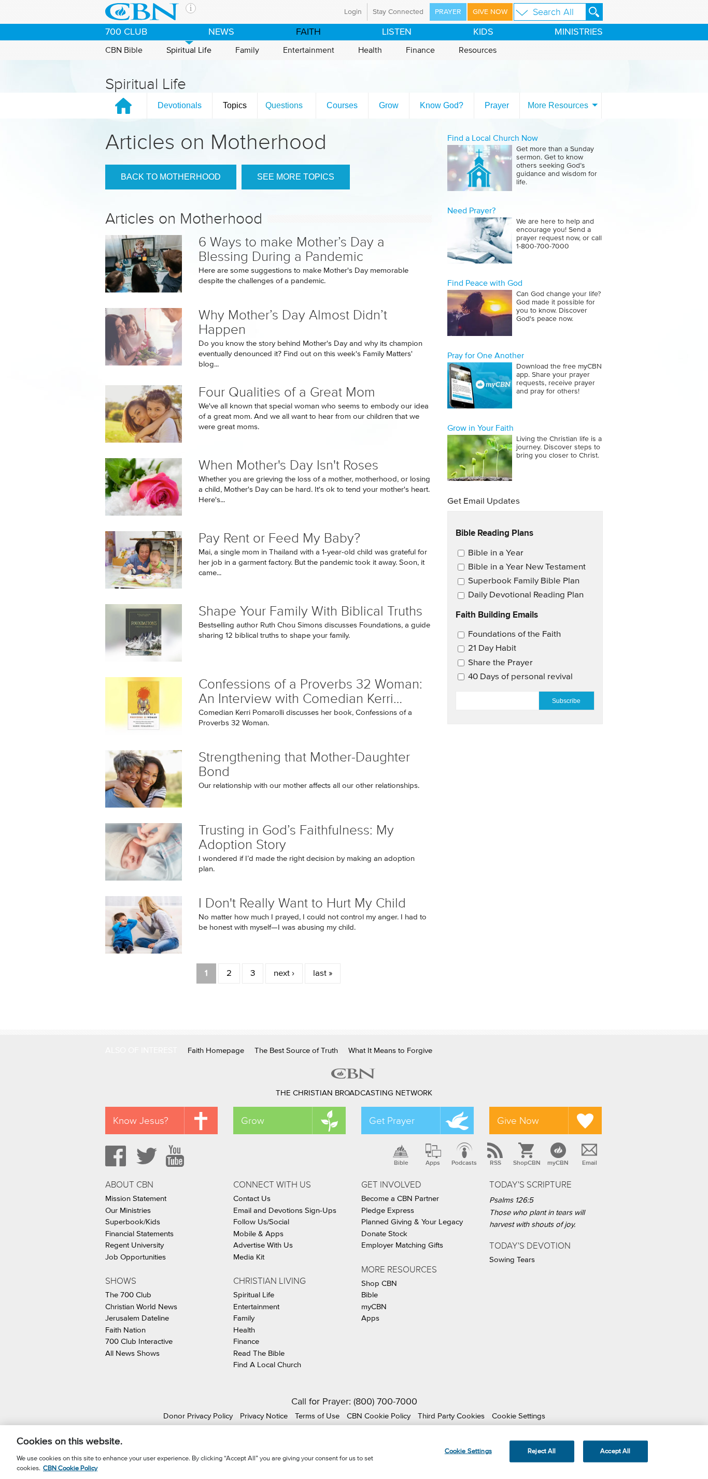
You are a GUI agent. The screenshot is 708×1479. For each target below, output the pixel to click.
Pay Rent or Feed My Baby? (279, 538)
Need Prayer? (471, 211)
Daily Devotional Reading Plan (526, 595)
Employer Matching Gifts (402, 1245)
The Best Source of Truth (296, 1051)
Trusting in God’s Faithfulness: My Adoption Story (296, 837)
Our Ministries (128, 1210)
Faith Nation (125, 1330)
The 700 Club (128, 1295)
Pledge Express (387, 1210)
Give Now (490, 12)
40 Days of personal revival (520, 676)
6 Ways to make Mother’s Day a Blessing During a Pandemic (292, 249)
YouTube (176, 1156)
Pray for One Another (485, 356)
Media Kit (248, 1257)
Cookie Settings (518, 1416)
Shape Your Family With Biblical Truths (310, 611)
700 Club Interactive (139, 1341)
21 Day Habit (492, 648)
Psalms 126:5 (511, 1200)
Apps (433, 1162)
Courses (342, 105)
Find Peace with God (484, 283)
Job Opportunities (135, 1257)
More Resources (558, 105)
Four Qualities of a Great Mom (287, 392)
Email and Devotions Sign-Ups (284, 1210)
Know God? (441, 105)
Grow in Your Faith (480, 428)
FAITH (308, 32)
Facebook (114, 1156)
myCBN (558, 1162)
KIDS (483, 32)
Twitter (145, 1156)
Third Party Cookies (451, 1416)
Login (353, 12)
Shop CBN (379, 1283)
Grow (389, 105)
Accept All (615, 1451)
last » (322, 973)
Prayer (448, 12)
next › (284, 973)
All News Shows (132, 1353)
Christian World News (141, 1307)
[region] (354, 1452)
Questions (284, 105)
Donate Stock (384, 1234)
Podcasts (464, 1162)
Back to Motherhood (171, 176)
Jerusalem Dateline (137, 1318)
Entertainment (308, 50)
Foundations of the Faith (514, 634)
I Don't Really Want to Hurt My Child (302, 903)
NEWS (221, 32)
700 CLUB (126, 32)
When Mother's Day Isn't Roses (288, 465)
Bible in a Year (495, 553)
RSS (495, 1162)
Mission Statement (135, 1199)
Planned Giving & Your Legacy (412, 1222)
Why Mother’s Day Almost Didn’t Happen (293, 322)
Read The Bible (259, 1353)
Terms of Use (317, 1416)
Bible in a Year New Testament (527, 567)
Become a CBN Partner (400, 1199)
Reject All (542, 1451)
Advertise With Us (263, 1245)
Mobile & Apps (258, 1234)
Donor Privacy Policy (198, 1416)
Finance (420, 50)
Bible (401, 1162)
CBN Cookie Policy (378, 1416)
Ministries (579, 32)
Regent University (134, 1245)
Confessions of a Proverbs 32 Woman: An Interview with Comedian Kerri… (310, 691)
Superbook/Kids (132, 1222)
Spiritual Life (188, 50)
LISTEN (397, 32)
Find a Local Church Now (492, 138)
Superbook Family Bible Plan (523, 581)
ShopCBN (526, 1162)
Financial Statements (139, 1234)
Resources (478, 50)
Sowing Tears (512, 1260)
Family (247, 50)
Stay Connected (398, 12)
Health (370, 50)
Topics (235, 105)
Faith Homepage (216, 1051)
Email (589, 1162)
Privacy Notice (264, 1416)
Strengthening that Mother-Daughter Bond (304, 764)
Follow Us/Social (261, 1222)
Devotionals (180, 105)
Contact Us (252, 1199)
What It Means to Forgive (390, 1051)
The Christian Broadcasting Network (354, 1093)
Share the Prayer (500, 662)
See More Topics (295, 176)
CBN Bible (124, 50)
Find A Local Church (267, 1365)
